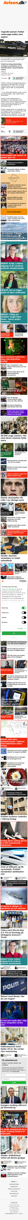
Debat (3, 242)
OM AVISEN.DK (14, 1193)
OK (14, 633)
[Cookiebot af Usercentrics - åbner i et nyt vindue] (19, 581)
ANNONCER (14, 1186)
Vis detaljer (20, 628)
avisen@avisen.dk (14, 1210)
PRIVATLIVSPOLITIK (14, 1189)
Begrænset (14, 637)
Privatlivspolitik (15, 1071)
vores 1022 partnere (10, 589)
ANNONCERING (14, 1184)
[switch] (24, 612)
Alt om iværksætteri (14, 212)
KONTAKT (14, 1196)
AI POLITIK (14, 1191)
